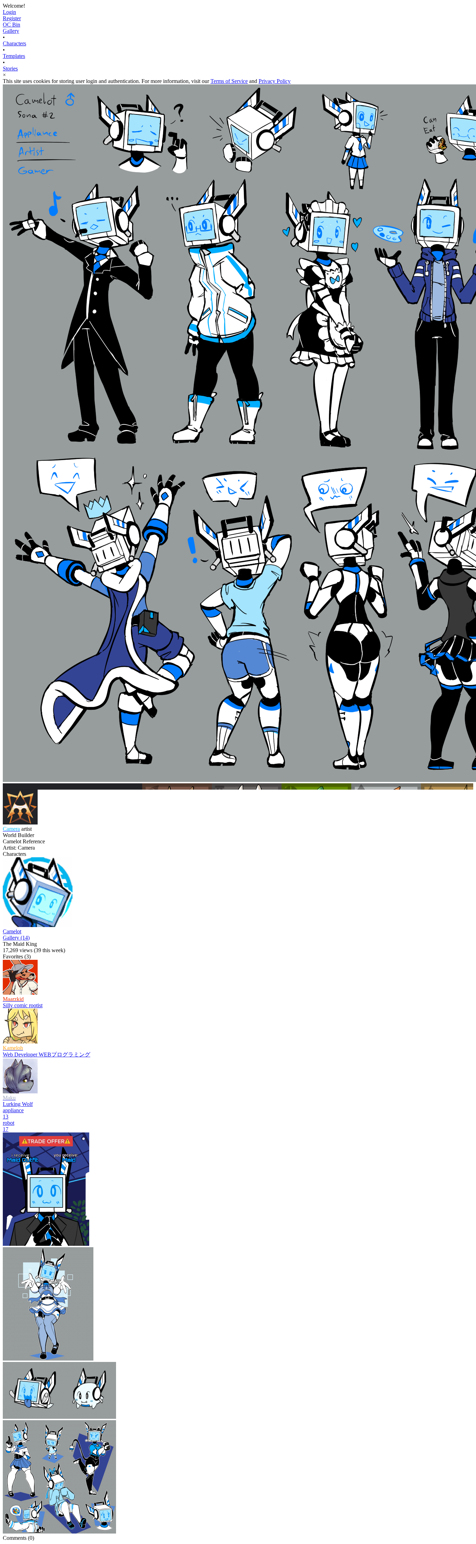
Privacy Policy (275, 81)
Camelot (12, 931)
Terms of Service (229, 81)
